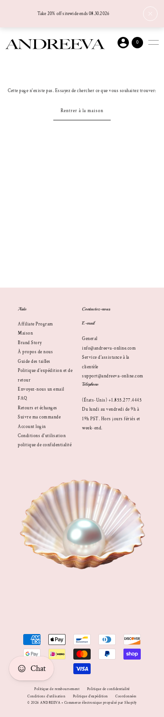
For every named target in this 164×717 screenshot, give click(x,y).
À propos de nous (35, 352)
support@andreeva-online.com (113, 376)
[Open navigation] (153, 42)
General (89, 338)
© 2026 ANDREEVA (44, 702)
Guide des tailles (34, 361)
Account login (32, 426)
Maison (25, 333)
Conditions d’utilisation (46, 696)
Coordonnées (126, 696)
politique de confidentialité (45, 445)
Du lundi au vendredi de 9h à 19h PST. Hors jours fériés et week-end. (111, 418)
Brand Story (30, 343)
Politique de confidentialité (108, 688)
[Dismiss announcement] (150, 13)
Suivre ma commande (39, 417)
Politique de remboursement (56, 688)
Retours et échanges (37, 408)
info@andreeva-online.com (109, 348)
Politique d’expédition (90, 696)
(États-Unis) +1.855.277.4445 (112, 400)
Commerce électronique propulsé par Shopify (100, 702)
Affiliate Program (35, 324)
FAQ (22, 398)
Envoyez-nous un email (41, 389)
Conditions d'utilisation (42, 436)
